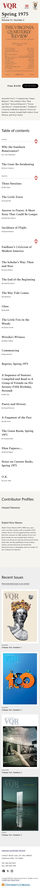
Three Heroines (12, 183)
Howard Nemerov (8, 408)
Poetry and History (14, 404)
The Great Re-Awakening (18, 164)
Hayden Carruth (8, 327)
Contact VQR (6, 880)
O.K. (5, 477)
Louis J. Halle (7, 481)
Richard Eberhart (8, 231)
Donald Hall (7, 201)
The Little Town (12, 197)
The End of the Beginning (18, 279)
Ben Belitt (6, 310)
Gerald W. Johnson (9, 283)
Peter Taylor (6, 187)
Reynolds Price (7, 354)
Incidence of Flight (14, 228)
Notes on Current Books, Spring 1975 (17, 463)
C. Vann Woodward (9, 155)
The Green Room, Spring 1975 (17, 433)
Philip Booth (7, 297)
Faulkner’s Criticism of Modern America (17, 249)
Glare (5, 306)
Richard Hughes (8, 452)
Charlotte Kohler (8, 439)
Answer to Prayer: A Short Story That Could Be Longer (20, 212)
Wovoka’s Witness (13, 337)
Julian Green (7, 421)
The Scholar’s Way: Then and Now (18, 264)
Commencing (10, 350)
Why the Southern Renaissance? (13, 149)
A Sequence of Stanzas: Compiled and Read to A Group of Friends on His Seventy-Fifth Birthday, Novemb (17, 383)
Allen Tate (6, 394)
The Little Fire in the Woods (15, 322)
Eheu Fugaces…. (12, 448)
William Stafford (8, 341)
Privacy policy (15, 880)
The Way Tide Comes (15, 293)
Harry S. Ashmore (8, 168)
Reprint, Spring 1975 (15, 364)
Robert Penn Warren (9, 218)
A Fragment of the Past (17, 417)
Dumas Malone (8, 270)
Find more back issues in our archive (15, 584)
